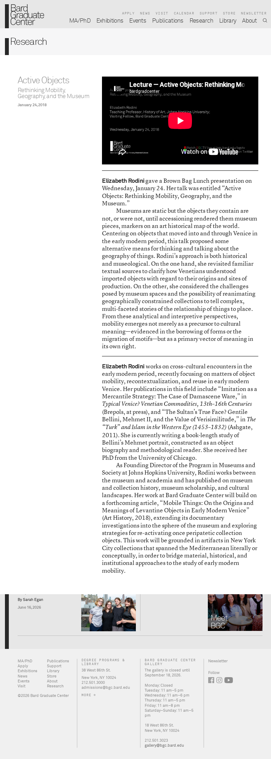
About (249, 21)
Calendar (184, 14)
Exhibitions (110, 21)
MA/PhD (79, 21)
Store (229, 14)
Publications (167, 21)
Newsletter (254, 14)
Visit (162, 14)
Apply (128, 14)
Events (137, 21)
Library (227, 21)
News (145, 14)
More (87, 695)
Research (201, 21)
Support (209, 14)
